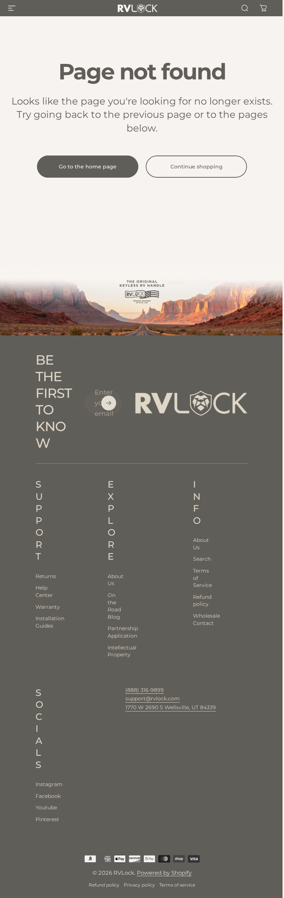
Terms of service (177, 885)
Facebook (37, 796)
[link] (170, 707)
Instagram (37, 784)
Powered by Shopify (164, 872)
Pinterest (37, 819)
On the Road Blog (109, 606)
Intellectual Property (109, 651)
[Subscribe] (108, 403)
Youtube (37, 807)
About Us (109, 580)
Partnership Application (109, 632)
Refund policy (104, 885)
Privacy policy (139, 885)
